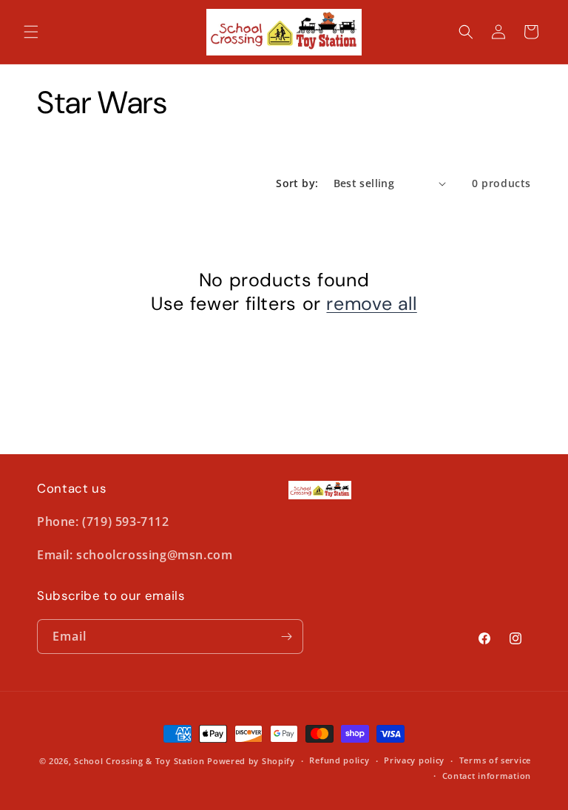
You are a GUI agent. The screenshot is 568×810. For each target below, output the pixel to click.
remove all (371, 304)
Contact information (486, 775)
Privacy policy (414, 760)
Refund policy (339, 760)
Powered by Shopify (251, 760)
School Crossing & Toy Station (139, 760)
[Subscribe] (286, 636)
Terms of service (495, 760)
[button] (31, 32)
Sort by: (297, 183)
